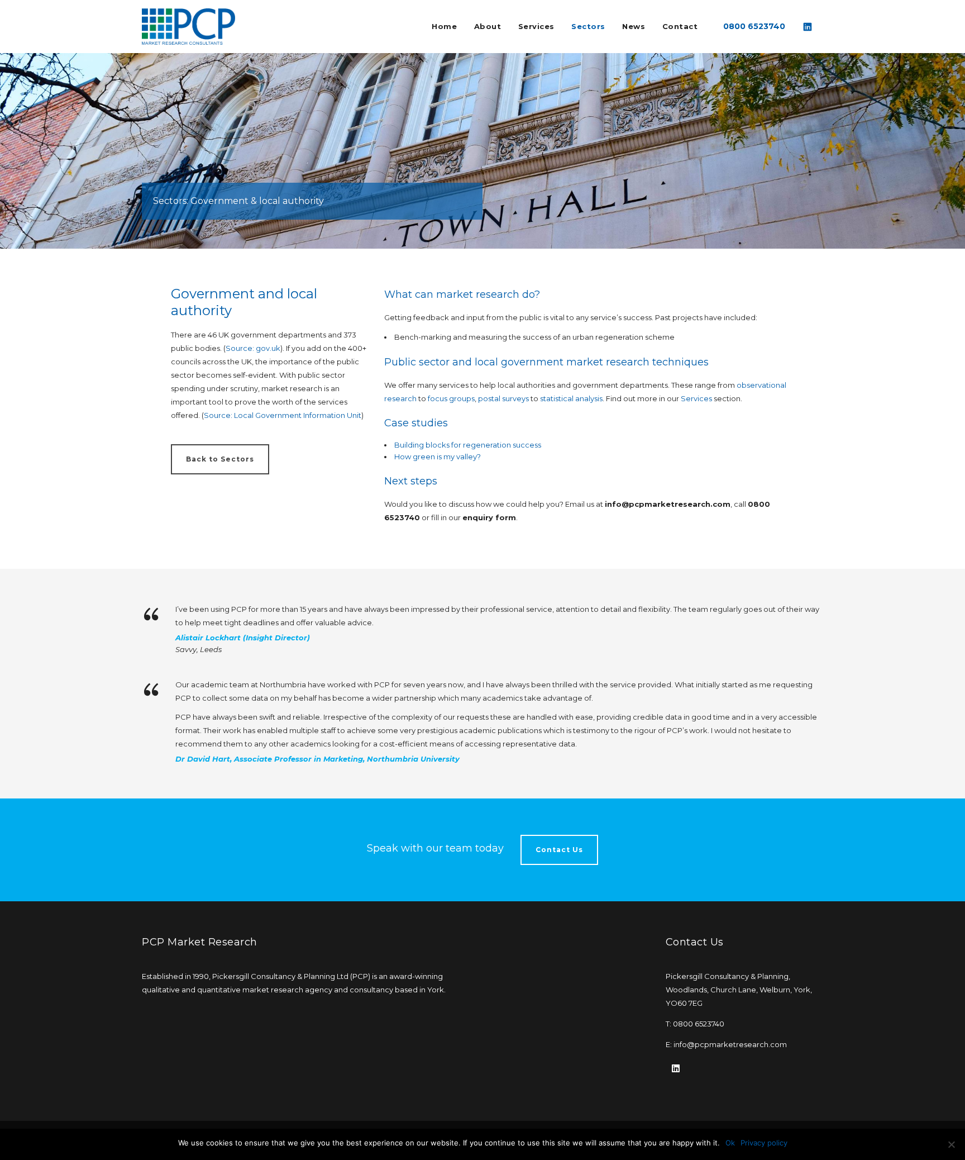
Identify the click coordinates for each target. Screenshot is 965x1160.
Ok (730, 1142)
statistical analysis (571, 398)
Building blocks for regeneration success (467, 444)
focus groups (451, 398)
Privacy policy (764, 1142)
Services (697, 398)
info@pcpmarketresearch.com (730, 1044)
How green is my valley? (437, 456)
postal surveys (503, 398)
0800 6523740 (754, 26)
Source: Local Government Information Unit (282, 415)
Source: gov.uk (253, 348)
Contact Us (559, 849)
